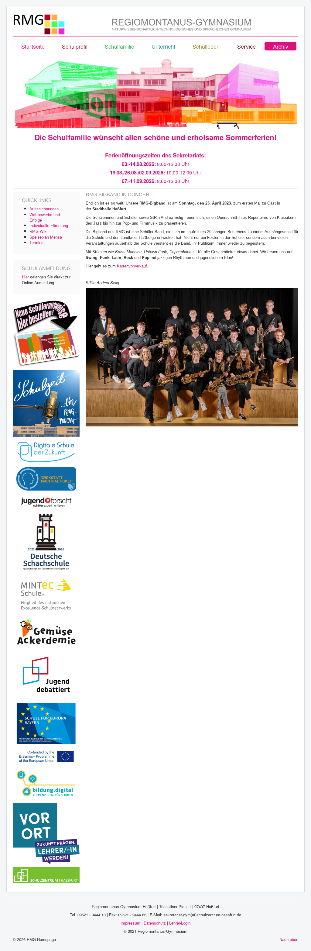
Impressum (130, 923)
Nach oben (288, 939)
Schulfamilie (119, 46)
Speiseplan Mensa (45, 237)
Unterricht (163, 46)
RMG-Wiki (38, 231)
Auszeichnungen (44, 209)
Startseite (33, 46)
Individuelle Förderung (48, 225)
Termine (36, 242)
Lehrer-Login (179, 923)
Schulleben (206, 46)
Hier (25, 277)
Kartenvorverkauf (132, 266)
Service (246, 46)
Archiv (280, 46)
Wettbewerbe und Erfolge (44, 217)
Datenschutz (155, 923)
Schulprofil (74, 46)
